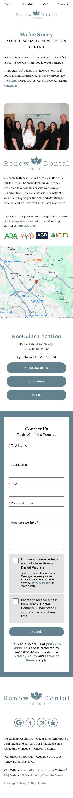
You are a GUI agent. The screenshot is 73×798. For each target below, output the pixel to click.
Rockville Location (36, 336)
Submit (36, 632)
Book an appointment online (23, 221)
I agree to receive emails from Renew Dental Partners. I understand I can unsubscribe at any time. (39, 608)
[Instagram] (41, 722)
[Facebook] (30, 722)
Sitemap (9, 783)
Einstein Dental (52, 775)
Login (42, 783)
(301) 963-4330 (26, 226)
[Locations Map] (36, 282)
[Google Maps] (19, 722)
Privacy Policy (41, 582)
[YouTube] (53, 722)
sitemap (13, 81)
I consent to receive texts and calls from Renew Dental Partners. (39, 573)
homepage (11, 86)
